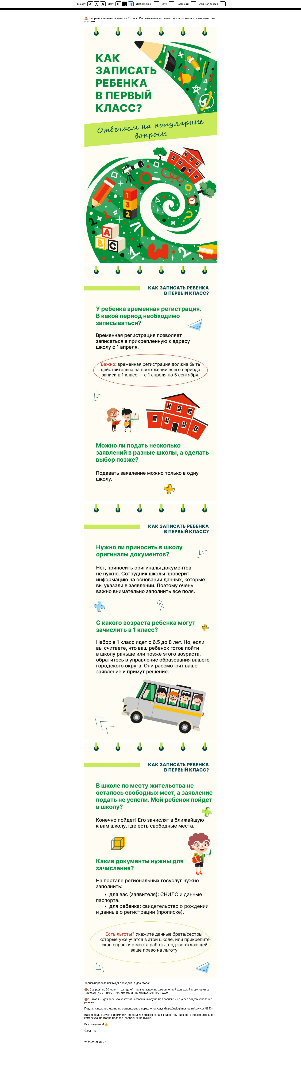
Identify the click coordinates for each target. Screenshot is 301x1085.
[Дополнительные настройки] (193, 3)
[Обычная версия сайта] (223, 3)
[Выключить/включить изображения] (156, 3)
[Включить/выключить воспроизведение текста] (171, 3)
